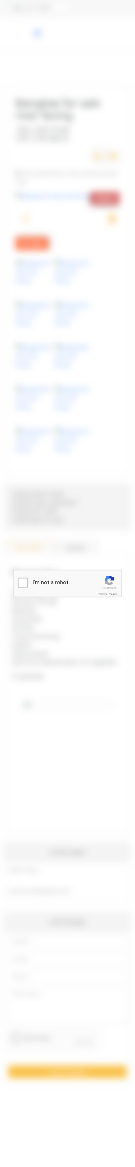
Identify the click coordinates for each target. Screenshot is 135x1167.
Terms (113, 594)
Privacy (102, 594)
